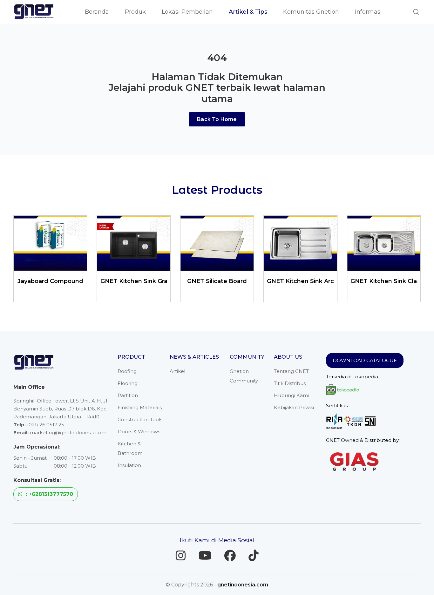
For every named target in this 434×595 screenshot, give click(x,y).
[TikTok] (253, 555)
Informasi (368, 11)
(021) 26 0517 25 (45, 425)
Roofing (127, 371)
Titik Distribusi (290, 383)
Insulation (129, 465)
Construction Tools (140, 419)
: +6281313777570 (48, 494)
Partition (128, 395)
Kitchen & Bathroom (130, 448)
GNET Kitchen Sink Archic (225, 281)
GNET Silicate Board (137, 281)
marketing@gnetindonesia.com (68, 432)
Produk (135, 11)
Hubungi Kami (291, 395)
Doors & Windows (139, 432)
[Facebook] (230, 555)
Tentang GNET (291, 371)
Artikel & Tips (248, 11)
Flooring (128, 383)
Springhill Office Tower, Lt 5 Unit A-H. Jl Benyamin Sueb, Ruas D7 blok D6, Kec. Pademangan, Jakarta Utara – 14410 (60, 409)
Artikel (177, 371)
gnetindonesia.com (242, 585)
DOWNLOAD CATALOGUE (365, 360)
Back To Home (217, 119)
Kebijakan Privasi (294, 407)
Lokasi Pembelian (187, 11)
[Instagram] (181, 555)
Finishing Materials (140, 407)
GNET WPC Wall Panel (387, 281)
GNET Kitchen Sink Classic (309, 281)
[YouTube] (205, 555)
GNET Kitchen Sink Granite (60, 281)
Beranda (97, 11)
